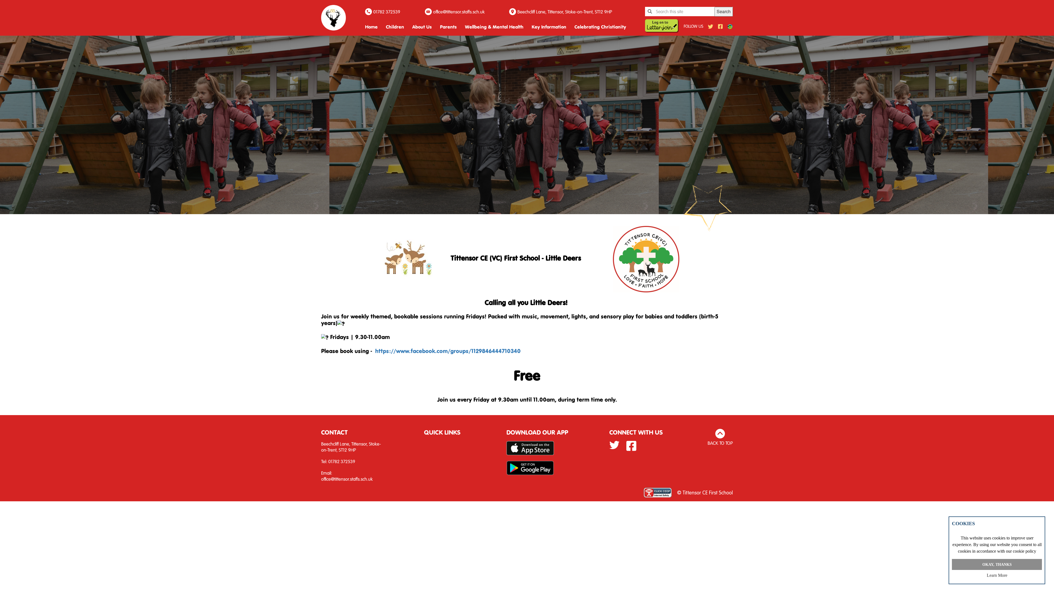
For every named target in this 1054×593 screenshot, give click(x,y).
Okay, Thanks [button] (997, 564)
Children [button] (395, 27)
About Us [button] (422, 27)
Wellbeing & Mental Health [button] (494, 27)
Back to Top (720, 443)
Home (371, 27)
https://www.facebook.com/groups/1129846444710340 (448, 351)
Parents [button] (448, 27)
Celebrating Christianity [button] (600, 27)
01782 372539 (386, 12)
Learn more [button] (997, 575)
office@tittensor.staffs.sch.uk (459, 12)
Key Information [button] (549, 27)
